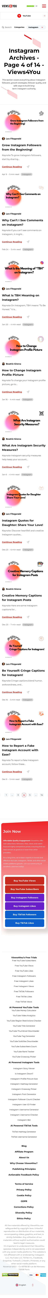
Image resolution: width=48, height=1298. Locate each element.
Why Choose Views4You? (24, 1163)
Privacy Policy (24, 1189)
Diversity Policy (24, 1212)
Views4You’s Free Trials (24, 957)
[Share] (28, 166)
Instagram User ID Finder (24, 1104)
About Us (24, 1157)
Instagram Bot (24, 1120)
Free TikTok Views (24, 1002)
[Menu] (44, 6)
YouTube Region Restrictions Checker (24, 1021)
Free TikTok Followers (24, 991)
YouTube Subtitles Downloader (24, 1041)
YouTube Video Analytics (24, 1015)
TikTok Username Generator (24, 1137)
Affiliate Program (24, 1151)
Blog (24, 1146)
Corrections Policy (24, 1207)
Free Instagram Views (24, 986)
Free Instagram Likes (24, 981)
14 (42, 795)
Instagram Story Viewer (24, 1068)
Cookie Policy (24, 1195)
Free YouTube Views (24, 966)
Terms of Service (24, 1184)
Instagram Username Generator (24, 1109)
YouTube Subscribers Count (24, 1046)
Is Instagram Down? (24, 1073)
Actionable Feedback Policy (24, 1174)
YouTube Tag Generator (24, 1036)
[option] (36, 27)
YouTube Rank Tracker (24, 1051)
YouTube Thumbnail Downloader (24, 1031)
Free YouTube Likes (24, 971)
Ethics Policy (24, 1218)
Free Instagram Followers (24, 976)
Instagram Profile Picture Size (24, 1079)
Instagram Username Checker (24, 1115)
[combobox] (36, 27)
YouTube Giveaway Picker (24, 1057)
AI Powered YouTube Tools (24, 1007)
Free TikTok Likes (24, 996)
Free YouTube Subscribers (24, 960)
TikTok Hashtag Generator (24, 1132)
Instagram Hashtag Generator (24, 1084)
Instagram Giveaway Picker (24, 1089)
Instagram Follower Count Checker (24, 1099)
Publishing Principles (24, 1169)
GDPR (24, 1201)
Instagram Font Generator (24, 1094)
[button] (44, 15)
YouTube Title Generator (24, 1026)
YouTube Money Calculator (24, 1010)
